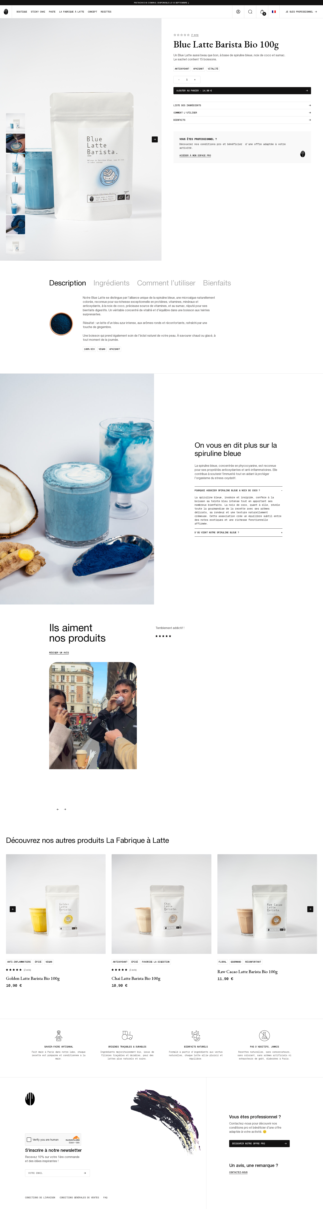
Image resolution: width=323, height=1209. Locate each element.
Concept (92, 11)
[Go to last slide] (58, 809)
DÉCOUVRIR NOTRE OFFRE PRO (248, 1143)
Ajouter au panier (20, 1004)
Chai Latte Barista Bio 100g (136, 978)
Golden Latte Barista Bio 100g (33, 978)
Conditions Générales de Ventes (79, 1197)
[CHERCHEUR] (250, 11)
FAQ (105, 1197)
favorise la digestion (156, 961)
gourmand (236, 961)
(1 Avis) (195, 35)
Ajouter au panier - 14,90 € (194, 90)
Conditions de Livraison (40, 1197)
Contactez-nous (238, 1172)
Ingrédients (111, 283)
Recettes (106, 11)
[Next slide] (155, 139)
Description (67, 283)
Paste (52, 11)
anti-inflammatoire (19, 961)
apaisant (198, 68)
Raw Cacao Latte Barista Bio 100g (247, 971)
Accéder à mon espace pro (195, 155)
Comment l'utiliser (185, 112)
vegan (49, 961)
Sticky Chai (38, 11)
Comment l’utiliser (166, 283)
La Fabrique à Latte (71, 11)
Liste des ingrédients (187, 105)
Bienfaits (179, 120)
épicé (38, 961)
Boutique (22, 11)
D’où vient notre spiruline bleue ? (217, 532)
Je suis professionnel (299, 11)
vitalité (213, 68)
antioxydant (182, 68)
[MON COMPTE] (238, 11)
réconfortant (253, 961)
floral (223, 961)
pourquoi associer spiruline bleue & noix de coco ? (227, 490)
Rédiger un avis (59, 652)
